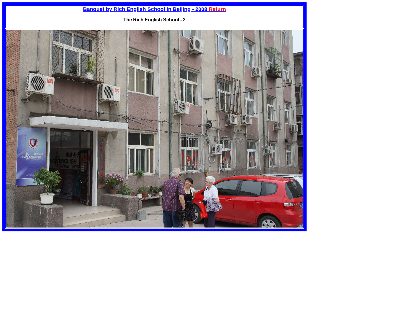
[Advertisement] (52, 272)
